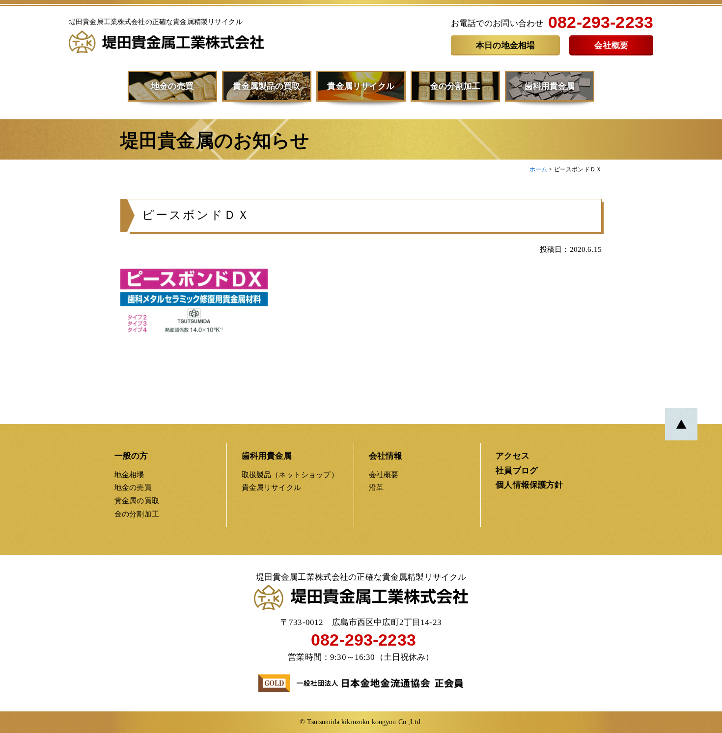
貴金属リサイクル (360, 86)
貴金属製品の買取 (266, 86)
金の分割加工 (455, 86)
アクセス (512, 456)
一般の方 (131, 456)
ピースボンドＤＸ (196, 215)
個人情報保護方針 (529, 484)
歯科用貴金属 (550, 86)
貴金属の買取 (136, 500)
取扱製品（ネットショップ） (290, 474)
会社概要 (611, 45)
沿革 (376, 487)
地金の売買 (172, 86)
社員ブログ (517, 470)
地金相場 (129, 474)
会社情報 (386, 456)
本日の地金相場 (505, 45)
